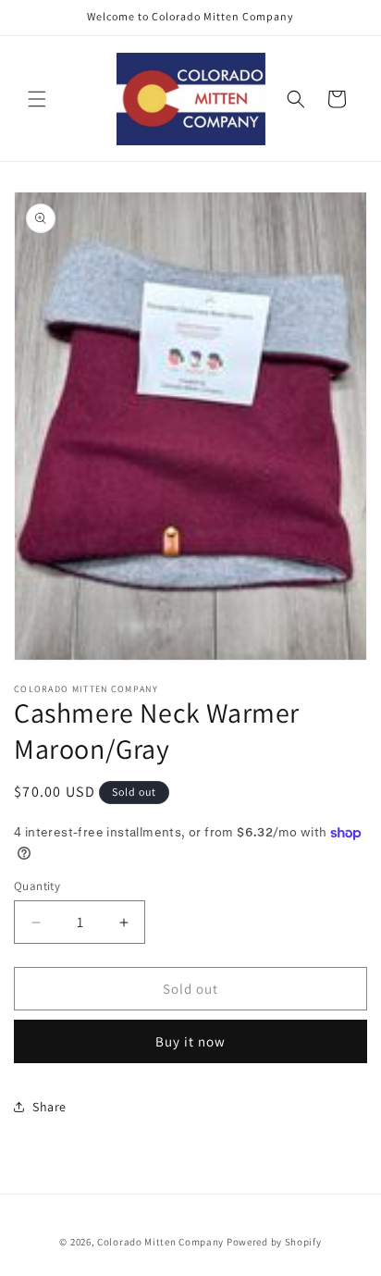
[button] (37, 99)
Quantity (37, 886)
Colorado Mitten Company (160, 1241)
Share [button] (49, 1106)
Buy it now (190, 1041)
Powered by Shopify (274, 1241)
